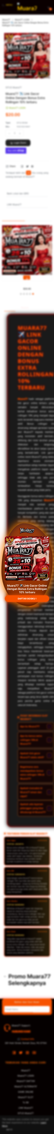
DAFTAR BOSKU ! (27, 601)
